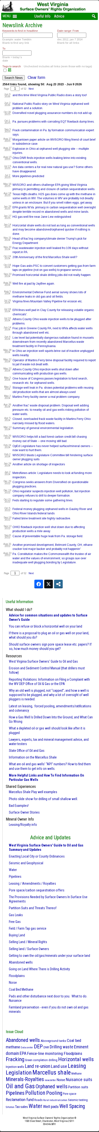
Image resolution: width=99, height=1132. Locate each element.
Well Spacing (72, 1106)
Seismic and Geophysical (26, 863)
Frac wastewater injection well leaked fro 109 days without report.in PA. (50, 250)
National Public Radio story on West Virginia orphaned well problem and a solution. (50, 106)
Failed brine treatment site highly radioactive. (41, 518)
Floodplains (17, 976)
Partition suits (78, 1087)
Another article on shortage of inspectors (38, 464)
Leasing (77, 1066)
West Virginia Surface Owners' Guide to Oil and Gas (43, 661)
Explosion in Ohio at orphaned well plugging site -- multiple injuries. (50, 151)
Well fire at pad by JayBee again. (33, 283)
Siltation (10, 1107)
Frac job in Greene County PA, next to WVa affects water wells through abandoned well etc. (52, 330)
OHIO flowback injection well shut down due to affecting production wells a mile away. (48, 529)
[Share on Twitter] (48, 584)
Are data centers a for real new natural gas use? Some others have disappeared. (52, 169)
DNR (46, 1047)
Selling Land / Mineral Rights (28, 942)
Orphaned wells (52, 1086)
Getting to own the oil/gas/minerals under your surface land (49, 956)
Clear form (36, 77)
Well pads (51, 1106)
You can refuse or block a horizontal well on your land (45, 626)
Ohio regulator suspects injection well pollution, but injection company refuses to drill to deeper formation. (51, 493)
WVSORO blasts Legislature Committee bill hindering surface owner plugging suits (52, 457)
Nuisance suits (79, 1079)
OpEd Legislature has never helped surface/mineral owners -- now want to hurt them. (52, 448)
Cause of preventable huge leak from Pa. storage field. (47, 536)
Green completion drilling (41, 1060)
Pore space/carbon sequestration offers (36, 890)
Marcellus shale (51, 1072)
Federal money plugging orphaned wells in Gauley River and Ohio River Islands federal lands (52, 511)
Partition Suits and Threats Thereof (32, 908)
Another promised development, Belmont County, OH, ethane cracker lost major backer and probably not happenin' (52, 547)
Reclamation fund (20, 1099)
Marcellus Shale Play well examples (33, 792)
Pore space (69, 1093)
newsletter (50, 1080)
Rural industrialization (55, 1100)
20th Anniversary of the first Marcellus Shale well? (44, 257)
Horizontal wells (76, 1059)
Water (13, 870)
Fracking (15, 1059)
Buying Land (17, 935)
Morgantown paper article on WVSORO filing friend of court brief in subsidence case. (53, 142)
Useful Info (42, 16)
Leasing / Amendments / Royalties (32, 883)
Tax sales (21, 1107)
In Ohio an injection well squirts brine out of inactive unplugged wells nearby (53, 353)
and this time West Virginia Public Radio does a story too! (49, 95)
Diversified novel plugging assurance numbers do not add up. (52, 113)
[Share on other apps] (58, 584)
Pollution (35, 1092)
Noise (13, 982)
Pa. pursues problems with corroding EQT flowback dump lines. (53, 121)
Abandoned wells (21, 962)
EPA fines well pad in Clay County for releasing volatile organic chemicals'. (53, 312)
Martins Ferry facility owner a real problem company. (46, 396)
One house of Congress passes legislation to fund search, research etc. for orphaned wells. (50, 381)
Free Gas (15, 922)
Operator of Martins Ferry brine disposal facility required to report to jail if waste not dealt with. (54, 362)
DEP (38, 1047)
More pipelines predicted (28, 176)
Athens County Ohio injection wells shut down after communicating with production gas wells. (45, 371)
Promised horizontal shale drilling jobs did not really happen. (51, 275)
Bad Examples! (19, 806)
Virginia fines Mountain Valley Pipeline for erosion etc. (47, 301)
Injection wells (15, 1067)
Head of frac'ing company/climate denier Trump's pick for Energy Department (49, 241)
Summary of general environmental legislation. (43, 428)
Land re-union (37, 1066)
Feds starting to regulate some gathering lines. (42, 500)
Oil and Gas (20, 1086)
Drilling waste (61, 1046)
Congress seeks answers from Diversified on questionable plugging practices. (50, 484)
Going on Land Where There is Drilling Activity (39, 969)
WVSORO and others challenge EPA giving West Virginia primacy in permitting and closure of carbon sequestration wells (53, 187)
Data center (27, 1047)
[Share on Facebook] (38, 584)
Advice (59, 16)
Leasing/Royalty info (23, 825)
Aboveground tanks (53, 1041)
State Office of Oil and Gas (26, 751)
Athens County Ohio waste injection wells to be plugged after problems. (51, 321)
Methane (76, 1073)
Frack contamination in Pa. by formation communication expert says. (53, 132)
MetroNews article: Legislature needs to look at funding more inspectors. (52, 475)
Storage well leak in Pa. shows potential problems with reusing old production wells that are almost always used (52, 390)
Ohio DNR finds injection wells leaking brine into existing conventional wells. (49, 160)
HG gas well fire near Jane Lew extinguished (41, 216)
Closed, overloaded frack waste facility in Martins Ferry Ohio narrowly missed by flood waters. (51, 421)
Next (31, 88)
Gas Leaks (16, 915)
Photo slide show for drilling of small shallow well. (43, 799)
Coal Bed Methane (21, 989)
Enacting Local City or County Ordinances (37, 856)
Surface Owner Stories (24, 812)
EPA (23, 1053)
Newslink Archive (22, 25)
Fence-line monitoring (45, 1053)
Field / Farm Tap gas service (27, 928)
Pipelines (15, 876)
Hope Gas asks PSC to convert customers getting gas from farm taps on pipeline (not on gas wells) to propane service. (54, 268)
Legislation (19, 1072)
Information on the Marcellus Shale (33, 757)
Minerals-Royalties (25, 1079)
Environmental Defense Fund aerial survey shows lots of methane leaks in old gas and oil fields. (49, 294)
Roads (38, 1100)
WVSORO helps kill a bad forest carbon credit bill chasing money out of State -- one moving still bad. (49, 439)
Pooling (54, 1093)
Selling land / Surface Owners (29, 949)
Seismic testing (78, 1100)
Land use (59, 1066)
